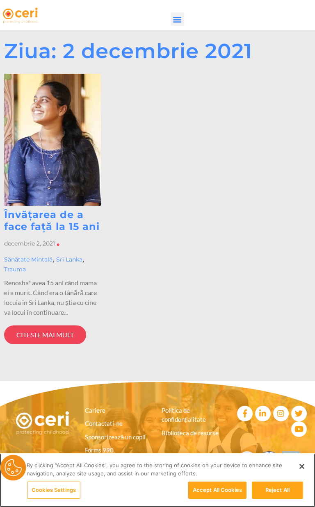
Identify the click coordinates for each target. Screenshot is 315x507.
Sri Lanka (69, 259)
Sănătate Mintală (28, 259)
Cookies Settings (54, 490)
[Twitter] (299, 413)
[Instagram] (281, 413)
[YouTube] (299, 429)
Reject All (277, 490)
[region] (157, 480)
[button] (177, 19)
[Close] (302, 466)
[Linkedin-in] (263, 413)
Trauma (15, 269)
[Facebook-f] (245, 413)
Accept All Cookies (217, 490)
